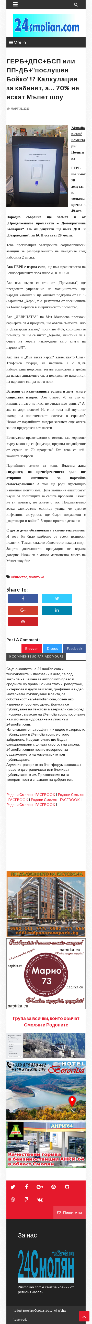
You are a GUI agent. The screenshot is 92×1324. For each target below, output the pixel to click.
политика (36, 577)
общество (19, 577)
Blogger (31, 648)
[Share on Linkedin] (57, 610)
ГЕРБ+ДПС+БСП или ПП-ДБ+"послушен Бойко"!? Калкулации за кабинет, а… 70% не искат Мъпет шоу (42, 79)
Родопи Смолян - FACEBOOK (30, 794)
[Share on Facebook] (23, 598)
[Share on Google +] (23, 610)
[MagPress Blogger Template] (46, 25)
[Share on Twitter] (57, 598)
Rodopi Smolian (23, 1310)
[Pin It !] (23, 622)
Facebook (74, 648)
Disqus (52, 648)
